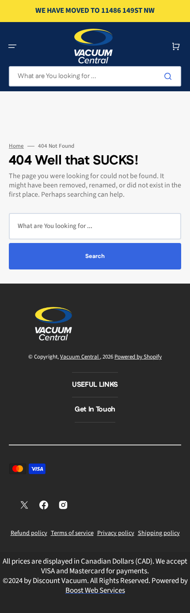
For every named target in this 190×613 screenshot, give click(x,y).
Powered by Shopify (138, 357)
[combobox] (95, 76)
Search (95, 256)
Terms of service (72, 533)
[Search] (169, 76)
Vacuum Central (80, 357)
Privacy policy (115, 533)
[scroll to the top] (178, 601)
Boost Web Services (95, 590)
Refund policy (29, 533)
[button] (12, 46)
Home (16, 146)
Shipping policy (159, 533)
